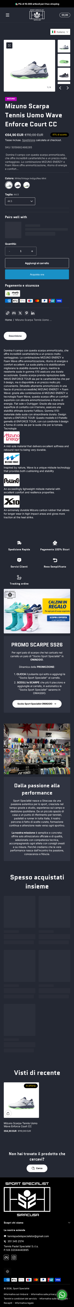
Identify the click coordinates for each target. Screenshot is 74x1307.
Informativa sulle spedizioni (54, 1298)
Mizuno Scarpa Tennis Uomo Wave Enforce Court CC (20, 1125)
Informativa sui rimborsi (16, 1294)
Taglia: (12, 194)
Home (8, 319)
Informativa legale (24, 1303)
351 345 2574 (16, 1241)
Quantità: (11, 243)
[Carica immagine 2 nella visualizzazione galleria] (64, 60)
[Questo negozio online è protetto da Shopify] (12, 295)
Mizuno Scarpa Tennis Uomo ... (33, 319)
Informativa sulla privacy (43, 1294)
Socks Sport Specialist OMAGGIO (34, 703)
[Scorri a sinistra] (60, 88)
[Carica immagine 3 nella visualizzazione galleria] (64, 74)
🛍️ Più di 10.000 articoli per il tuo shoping (37, 3)
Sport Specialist (21, 1288)
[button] (64, 15)
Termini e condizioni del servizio (20, 1298)
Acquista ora (37, 274)
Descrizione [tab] (15, 336)
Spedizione (28, 140)
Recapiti (8, 1303)
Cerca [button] (39, 1168)
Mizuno (11, 99)
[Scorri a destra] (67, 88)
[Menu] (7, 15)
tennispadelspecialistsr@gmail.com (28, 1236)
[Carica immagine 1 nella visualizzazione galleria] (64, 46)
